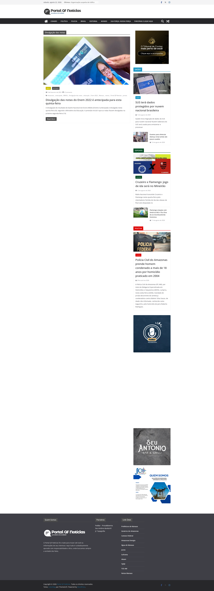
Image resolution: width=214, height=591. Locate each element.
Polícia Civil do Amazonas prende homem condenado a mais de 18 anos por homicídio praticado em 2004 (151, 268)
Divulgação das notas (75, 95)
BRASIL (65, 95)
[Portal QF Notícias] (46, 21)
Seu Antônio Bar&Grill (103, 528)
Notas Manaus (126, 573)
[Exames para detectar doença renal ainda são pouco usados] (140, 138)
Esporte (138, 177)
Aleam (123, 559)
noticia (107, 95)
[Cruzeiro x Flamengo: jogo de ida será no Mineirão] (152, 164)
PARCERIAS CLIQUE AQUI (143, 21)
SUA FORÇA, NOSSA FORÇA (121, 21)
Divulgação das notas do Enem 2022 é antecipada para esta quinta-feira (83, 101)
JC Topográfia (100, 531)
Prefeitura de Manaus (129, 526)
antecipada (58, 95)
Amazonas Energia (128, 540)
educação (86, 95)
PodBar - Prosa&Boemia (104, 525)
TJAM (123, 564)
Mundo (104, 21)
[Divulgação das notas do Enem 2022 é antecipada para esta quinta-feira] (86, 60)
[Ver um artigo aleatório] (168, 21)
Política (64, 21)
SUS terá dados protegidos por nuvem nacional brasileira (149, 106)
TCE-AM (124, 569)
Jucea (123, 550)
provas (125, 95)
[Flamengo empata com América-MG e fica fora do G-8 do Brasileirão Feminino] (140, 215)
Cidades (54, 21)
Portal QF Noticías (116, 95)
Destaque (56, 88)
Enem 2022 (94, 95)
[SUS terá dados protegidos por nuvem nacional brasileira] (152, 83)
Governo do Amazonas (130, 531)
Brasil (83, 21)
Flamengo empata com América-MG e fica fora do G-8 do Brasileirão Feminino (158, 213)
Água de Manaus (127, 545)
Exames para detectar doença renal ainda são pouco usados (158, 136)
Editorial (93, 21)
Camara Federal (127, 536)
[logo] (64, 525)
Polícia (74, 21)
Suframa (124, 555)
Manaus (101, 95)
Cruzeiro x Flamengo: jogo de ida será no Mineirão (151, 184)
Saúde (138, 97)
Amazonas (50, 95)
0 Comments (68, 92)
